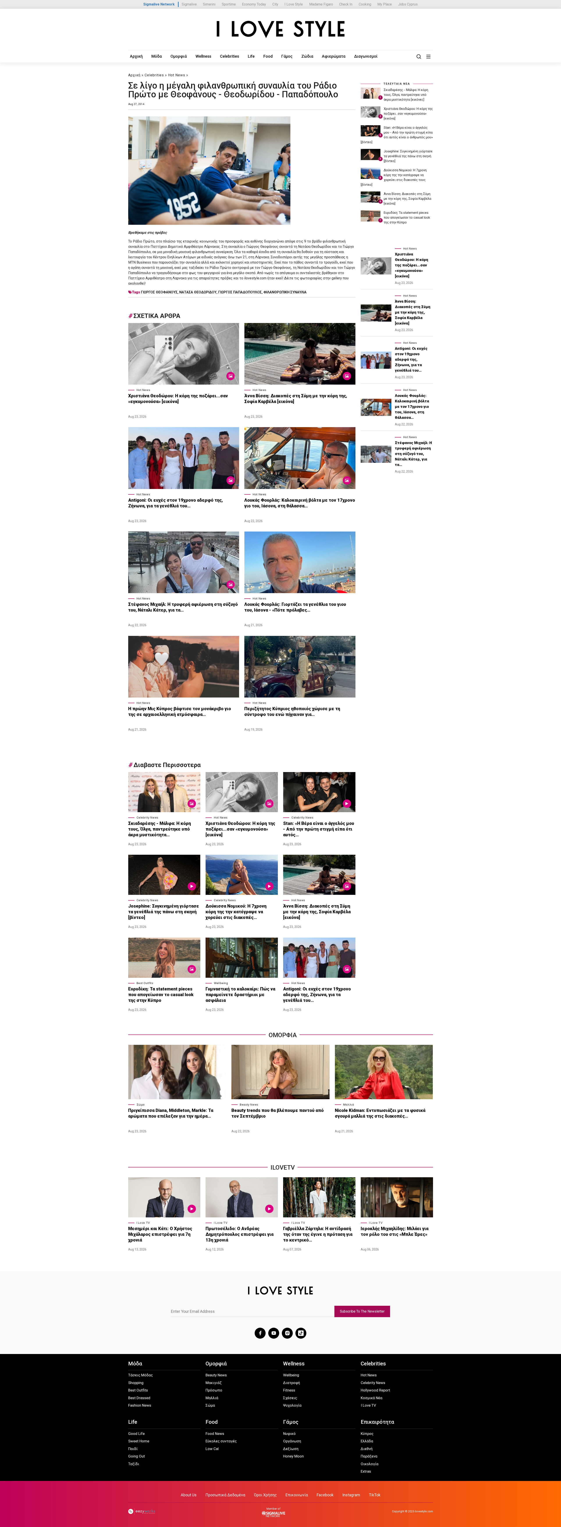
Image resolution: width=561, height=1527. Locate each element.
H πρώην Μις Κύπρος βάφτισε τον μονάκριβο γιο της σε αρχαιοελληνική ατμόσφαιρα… (179, 711)
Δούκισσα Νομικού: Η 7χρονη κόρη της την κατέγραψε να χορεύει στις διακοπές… (236, 911)
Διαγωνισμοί (366, 56)
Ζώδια (307, 56)
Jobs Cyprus (408, 4)
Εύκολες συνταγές (221, 1441)
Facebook (325, 1495)
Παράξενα (369, 1456)
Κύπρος (367, 1433)
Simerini (209, 4)
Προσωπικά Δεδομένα (225, 1495)
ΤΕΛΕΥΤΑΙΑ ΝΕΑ (396, 83)
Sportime (229, 4)
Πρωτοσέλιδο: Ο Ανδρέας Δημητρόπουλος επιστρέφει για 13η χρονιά (239, 1234)
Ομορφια (283, 1035)
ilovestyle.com (424, 1511)
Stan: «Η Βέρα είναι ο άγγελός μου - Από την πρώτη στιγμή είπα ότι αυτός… (318, 829)
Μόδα (156, 56)
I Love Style (293, 4)
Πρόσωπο (214, 1390)
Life (251, 56)
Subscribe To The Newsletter (362, 1311)
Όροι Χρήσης (265, 1495)
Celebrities (229, 56)
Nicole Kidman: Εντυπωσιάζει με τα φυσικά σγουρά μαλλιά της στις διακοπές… (380, 1113)
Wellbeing (221, 983)
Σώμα (141, 1104)
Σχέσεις (290, 1398)
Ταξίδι (133, 1464)
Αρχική (136, 56)
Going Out (136, 1456)
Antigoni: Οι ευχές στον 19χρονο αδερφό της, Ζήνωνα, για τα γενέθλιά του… (175, 503)
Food (268, 56)
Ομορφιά (178, 56)
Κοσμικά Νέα (371, 1398)
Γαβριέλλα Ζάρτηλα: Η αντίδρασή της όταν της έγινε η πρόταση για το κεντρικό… (317, 1234)
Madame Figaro (321, 4)
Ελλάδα (367, 1441)
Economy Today (254, 4)
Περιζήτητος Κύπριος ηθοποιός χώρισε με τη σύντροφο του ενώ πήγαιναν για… (292, 711)
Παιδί (133, 1449)
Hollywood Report (375, 1390)
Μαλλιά (348, 1104)
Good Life (136, 1433)
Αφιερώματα (333, 56)
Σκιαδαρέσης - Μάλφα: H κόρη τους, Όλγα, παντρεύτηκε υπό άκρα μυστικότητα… (159, 829)
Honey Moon (293, 1456)
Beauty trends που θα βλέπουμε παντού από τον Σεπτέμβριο (277, 1113)
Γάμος (287, 56)
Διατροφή (291, 1383)
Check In (345, 4)
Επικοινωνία (297, 1495)
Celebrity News (147, 817)
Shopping (136, 1383)
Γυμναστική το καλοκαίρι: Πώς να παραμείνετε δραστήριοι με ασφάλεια (240, 994)
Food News (215, 1433)
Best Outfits (145, 983)
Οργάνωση (292, 1441)
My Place (384, 4)
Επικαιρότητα (377, 1422)
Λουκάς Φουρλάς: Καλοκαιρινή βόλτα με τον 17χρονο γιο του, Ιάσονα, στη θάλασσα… (299, 503)
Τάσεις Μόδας (140, 1375)
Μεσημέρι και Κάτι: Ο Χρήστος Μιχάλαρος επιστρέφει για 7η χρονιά (160, 1234)
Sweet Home (138, 1441)
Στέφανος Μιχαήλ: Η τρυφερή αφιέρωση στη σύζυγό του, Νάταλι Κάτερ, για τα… (183, 607)
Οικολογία (369, 1464)
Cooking (365, 4)
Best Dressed (139, 1398)
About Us (189, 1495)
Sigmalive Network (159, 4)
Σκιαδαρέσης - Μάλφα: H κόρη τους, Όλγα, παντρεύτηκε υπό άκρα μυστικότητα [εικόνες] (406, 95)
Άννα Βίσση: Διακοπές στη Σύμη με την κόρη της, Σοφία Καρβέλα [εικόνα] (295, 398)
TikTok (374, 1495)
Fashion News (139, 1405)
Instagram (351, 1495)
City (275, 4)
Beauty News (249, 1104)
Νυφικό (289, 1433)
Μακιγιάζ (214, 1383)
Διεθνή (367, 1449)
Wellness (203, 56)
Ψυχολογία (292, 1405)
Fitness (289, 1390)
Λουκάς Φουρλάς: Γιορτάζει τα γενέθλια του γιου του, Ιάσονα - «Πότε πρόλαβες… (295, 607)
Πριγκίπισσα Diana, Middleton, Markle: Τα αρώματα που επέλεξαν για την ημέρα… (170, 1113)
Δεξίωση (290, 1449)
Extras (366, 1471)
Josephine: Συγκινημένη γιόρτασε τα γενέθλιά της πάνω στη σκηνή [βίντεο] (163, 911)
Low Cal (212, 1449)
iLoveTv (283, 1167)
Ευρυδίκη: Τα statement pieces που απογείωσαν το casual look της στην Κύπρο (161, 994)
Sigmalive (189, 4)
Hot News (176, 75)
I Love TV (143, 1222)
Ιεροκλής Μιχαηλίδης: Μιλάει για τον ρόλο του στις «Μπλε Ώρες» (394, 1231)
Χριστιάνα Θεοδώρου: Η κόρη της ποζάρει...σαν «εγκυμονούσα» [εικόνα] (178, 398)
